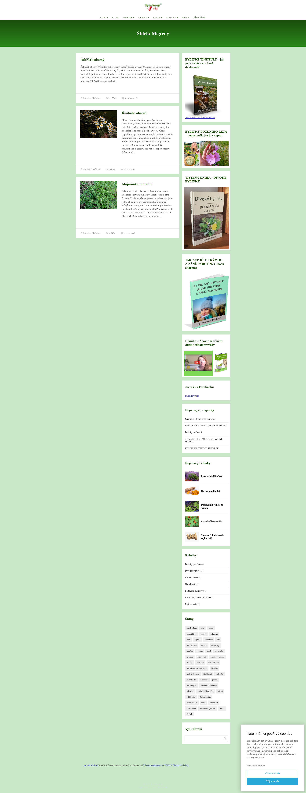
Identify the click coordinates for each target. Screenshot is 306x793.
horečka (190, 651)
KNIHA (115, 17)
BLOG (103, 17)
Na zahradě (190, 584)
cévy (188, 640)
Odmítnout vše (272, 773)
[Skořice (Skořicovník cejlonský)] (192, 537)
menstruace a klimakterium (197, 668)
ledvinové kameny (218, 657)
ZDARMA (127, 17)
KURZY (156, 17)
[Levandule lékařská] (192, 476)
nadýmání (219, 674)
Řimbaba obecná (134, 113)
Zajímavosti (190, 604)
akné (202, 628)
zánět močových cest (207, 708)
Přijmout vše (272, 781)
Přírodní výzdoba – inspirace (198, 597)
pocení (214, 680)
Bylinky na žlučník (193, 432)
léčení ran (200, 662)
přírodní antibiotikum (209, 685)
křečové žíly (202, 657)
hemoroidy (215, 645)
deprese (197, 640)
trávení (220, 691)
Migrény (214, 668)
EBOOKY (142, 17)
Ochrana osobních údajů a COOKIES (157, 765)
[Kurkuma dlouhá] (192, 491)
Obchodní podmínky (181, 765)
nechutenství (191, 680)
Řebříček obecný (92, 60)
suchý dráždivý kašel (205, 691)
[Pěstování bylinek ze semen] (192, 506)
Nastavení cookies (256, 765)
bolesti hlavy (191, 634)
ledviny (189, 662)
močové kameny (193, 674)
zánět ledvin (191, 708)
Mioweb (163, 787)
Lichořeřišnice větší (211, 521)
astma (211, 628)
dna (218, 640)
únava (222, 708)
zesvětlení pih (192, 703)
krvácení (190, 657)
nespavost (204, 680)
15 (131, 98)
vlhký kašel (191, 697)
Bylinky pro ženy (193, 564)
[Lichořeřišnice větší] (192, 521)
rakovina (190, 691)
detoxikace (209, 640)
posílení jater (191, 685)
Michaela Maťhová (91, 98)
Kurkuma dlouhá (210, 491)
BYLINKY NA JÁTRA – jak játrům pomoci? (205, 425)
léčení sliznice (213, 662)
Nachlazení (207, 674)
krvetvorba (219, 651)
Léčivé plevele (191, 577)
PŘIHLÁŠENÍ (199, 17)
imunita (200, 651)
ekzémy (204, 645)
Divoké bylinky (192, 571)
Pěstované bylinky (193, 591)
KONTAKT (171, 17)
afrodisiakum (192, 628)
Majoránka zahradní (137, 184)
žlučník (189, 714)
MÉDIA (185, 17)
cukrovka (214, 634)
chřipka (203, 634)
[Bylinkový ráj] (153, 7)
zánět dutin (214, 703)
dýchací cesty (192, 645)
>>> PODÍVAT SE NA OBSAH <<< (200, 117)
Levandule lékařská (211, 476)
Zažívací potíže (205, 697)
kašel (209, 651)
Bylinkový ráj (192, 396)
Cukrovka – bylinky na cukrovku (200, 419)
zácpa (203, 703)
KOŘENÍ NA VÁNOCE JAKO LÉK (202, 448)
